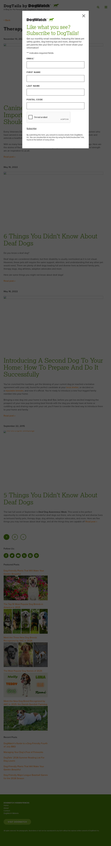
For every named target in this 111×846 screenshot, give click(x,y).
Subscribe (32, 128)
